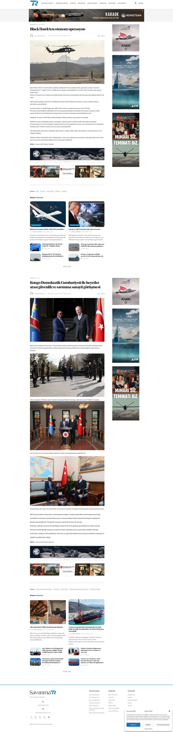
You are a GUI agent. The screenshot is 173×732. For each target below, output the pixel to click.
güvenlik (56, 589)
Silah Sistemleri (93, 705)
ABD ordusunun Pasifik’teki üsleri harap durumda (46, 627)
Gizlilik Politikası (148, 728)
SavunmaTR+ (122, 3)
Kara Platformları (94, 697)
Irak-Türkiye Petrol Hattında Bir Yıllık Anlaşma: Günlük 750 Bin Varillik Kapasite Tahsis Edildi (52, 650)
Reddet (148, 725)
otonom (58, 191)
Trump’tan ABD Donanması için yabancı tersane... (85, 229)
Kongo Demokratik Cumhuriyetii (79, 589)
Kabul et (133, 725)
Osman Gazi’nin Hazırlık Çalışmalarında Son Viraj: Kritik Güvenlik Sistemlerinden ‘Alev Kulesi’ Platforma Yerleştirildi (86, 629)
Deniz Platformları (94, 700)
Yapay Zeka (112, 3)
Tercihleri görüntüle (163, 725)
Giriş (141, 3)
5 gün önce (85, 231)
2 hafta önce (47, 629)
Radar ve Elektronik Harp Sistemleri (96, 709)
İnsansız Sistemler (94, 703)
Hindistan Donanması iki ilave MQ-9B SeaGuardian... (47, 229)
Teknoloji (103, 3)
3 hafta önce (46, 654)
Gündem (73, 3)
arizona (43, 191)
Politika (110, 703)
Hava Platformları (94, 695)
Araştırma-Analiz (62, 3)
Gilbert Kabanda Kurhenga (44, 589)
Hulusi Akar (64, 589)
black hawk (50, 191)
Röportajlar (111, 700)
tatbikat (64, 191)
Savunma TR (41, 35)
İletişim (130, 705)
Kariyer (130, 697)
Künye (130, 703)
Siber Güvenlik (92, 3)
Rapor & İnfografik (113, 708)
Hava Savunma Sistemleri (96, 713)
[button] (169, 711)
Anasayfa (32, 24)
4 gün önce (47, 231)
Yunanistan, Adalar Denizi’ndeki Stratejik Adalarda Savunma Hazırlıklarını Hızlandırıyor (52, 660)
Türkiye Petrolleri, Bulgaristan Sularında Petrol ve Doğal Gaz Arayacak (91, 650)
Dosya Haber (112, 705)
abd (37, 191)
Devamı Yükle (67, 266)
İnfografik (81, 3)
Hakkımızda (131, 695)
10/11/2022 (51, 35)
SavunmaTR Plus (113, 711)
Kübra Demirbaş (37, 231)
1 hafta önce (46, 248)
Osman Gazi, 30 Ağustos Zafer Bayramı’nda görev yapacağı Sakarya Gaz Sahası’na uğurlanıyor (92, 660)
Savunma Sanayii (47, 3)
